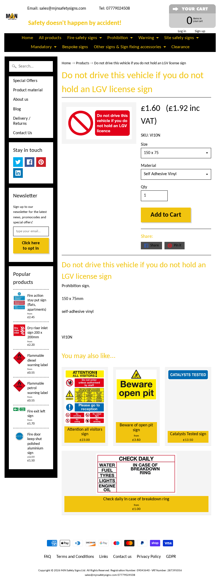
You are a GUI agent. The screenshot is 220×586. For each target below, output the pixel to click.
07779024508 (126, 575)
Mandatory (41, 47)
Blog (17, 109)
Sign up (200, 31)
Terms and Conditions (75, 557)
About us (20, 99)
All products (50, 38)
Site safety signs (179, 38)
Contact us (122, 557)
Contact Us (22, 133)
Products (82, 63)
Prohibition (117, 38)
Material (148, 166)
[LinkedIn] (18, 173)
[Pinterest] (41, 162)
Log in (182, 31)
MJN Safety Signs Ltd (73, 570)
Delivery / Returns (21, 121)
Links (103, 557)
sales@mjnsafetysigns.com (62, 8)
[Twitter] (18, 162)
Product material (28, 90)
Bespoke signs (75, 47)
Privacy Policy (149, 557)
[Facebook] (29, 162)
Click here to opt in (31, 246)
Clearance (180, 47)
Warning (146, 38)
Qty (144, 187)
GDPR (171, 557)
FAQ (47, 557)
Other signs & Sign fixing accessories (127, 47)
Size (144, 144)
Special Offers (25, 81)
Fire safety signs (82, 38)
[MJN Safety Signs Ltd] (12, 16)
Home (27, 38)
